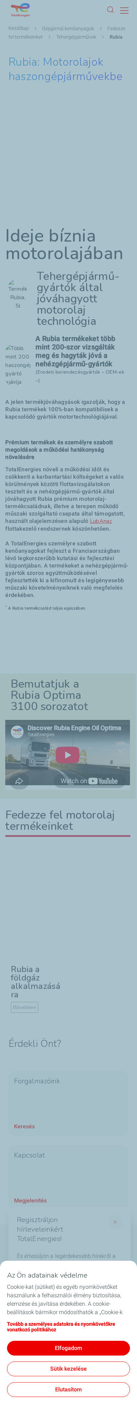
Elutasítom (68, 1389)
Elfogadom (68, 1348)
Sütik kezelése (68, 1368)
